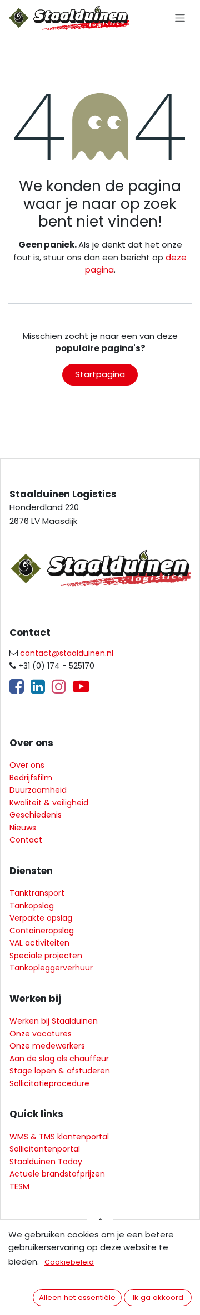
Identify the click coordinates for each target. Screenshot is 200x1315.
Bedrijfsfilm (30, 777)
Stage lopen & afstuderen (59, 1070)
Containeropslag (41, 930)
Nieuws (22, 827)
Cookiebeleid (69, 1262)
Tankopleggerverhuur (51, 967)
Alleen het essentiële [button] (77, 1297)
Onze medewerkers (47, 1045)
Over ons (26, 764)
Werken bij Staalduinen (53, 1020)
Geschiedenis (35, 814)
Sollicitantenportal (44, 1148)
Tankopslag (31, 905)
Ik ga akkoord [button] (158, 1297)
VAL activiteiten (39, 942)
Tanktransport (36, 892)
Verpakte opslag (40, 917)
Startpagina (100, 374)
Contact (25, 839)
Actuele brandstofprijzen (57, 1173)
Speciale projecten (45, 955)
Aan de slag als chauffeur (59, 1058)
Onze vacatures (40, 1033)
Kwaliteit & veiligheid (48, 802)
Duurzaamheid (38, 789)
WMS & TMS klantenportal (59, 1136)
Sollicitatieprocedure (49, 1083)
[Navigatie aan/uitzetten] (180, 17)
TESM (19, 1186)
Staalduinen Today (45, 1161)
